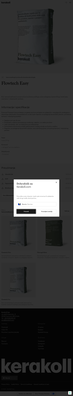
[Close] (56, 182)
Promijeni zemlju (46, 211)
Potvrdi (26, 211)
